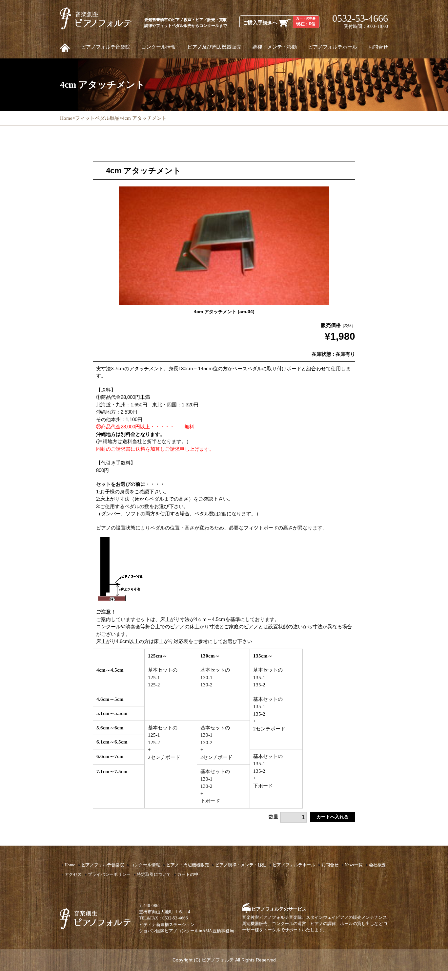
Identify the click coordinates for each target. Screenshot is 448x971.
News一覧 (354, 865)
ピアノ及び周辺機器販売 (214, 47)
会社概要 (377, 865)
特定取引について (154, 874)
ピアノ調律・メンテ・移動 (240, 865)
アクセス (73, 874)
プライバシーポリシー (109, 874)
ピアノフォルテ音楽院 (105, 47)
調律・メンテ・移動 (275, 47)
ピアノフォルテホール (332, 47)
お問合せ (378, 47)
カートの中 (187, 874)
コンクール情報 (158, 47)
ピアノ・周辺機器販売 (187, 865)
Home (70, 865)
